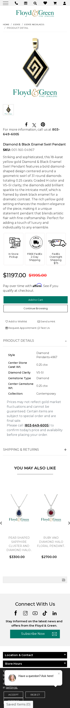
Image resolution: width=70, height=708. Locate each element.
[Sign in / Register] (65, 3)
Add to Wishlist (17, 321)
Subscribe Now (33, 634)
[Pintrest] (43, 124)
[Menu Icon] (6, 3)
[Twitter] (34, 125)
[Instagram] (25, 612)
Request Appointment (22, 327)
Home (6, 24)
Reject (35, 694)
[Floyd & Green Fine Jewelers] (35, 13)
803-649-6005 (37, 425)
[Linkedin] (54, 612)
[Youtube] (35, 612)
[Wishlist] (45, 2)
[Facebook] (26, 124)
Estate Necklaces (34, 24)
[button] (36, 3)
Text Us (45, 327)
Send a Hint (47, 321)
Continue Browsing (36, 308)
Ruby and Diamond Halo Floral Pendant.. (51, 542)
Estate (16, 24)
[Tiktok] (44, 612)
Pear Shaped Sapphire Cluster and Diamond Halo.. (19, 544)
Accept (13, 694)
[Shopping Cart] (55, 3)
